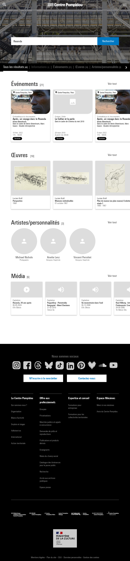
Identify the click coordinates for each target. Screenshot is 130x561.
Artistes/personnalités (106, 67)
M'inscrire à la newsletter (43, 378)
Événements (62, 67)
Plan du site (52, 557)
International (16, 437)
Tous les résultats (15, 67)
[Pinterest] (81, 366)
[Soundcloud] (102, 366)
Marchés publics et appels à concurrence (50, 423)
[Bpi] (20, 516)
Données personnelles (73, 557)
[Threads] (38, 366)
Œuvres (81, 67)
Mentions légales (38, 557)
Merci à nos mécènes (105, 405)
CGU (60, 557)
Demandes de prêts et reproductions (48, 432)
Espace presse (45, 487)
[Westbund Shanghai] (99, 516)
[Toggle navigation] (124, 5)
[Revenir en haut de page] (122, 553)
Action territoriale (18, 443)
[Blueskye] (48, 366)
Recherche (44, 471)
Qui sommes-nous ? (19, 405)
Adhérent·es (16, 430)
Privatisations (45, 415)
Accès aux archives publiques (47, 479)
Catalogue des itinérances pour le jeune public (50, 464)
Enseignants (44, 449)
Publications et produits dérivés (49, 442)
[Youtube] (113, 366)
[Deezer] (92, 366)
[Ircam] (37, 516)
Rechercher (108, 41)
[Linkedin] (70, 366)
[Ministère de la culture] (65, 538)
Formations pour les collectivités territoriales (78, 415)
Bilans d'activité (17, 418)
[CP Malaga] (65, 516)
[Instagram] (16, 366)
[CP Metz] (52, 516)
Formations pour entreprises (74, 406)
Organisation (16, 411)
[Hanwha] (113, 516)
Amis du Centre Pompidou (107, 411)
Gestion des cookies (91, 557)
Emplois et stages (18, 424)
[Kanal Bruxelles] (82, 516)
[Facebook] (27, 366)
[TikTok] (59, 366)
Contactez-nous (86, 378)
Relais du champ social (49, 456)
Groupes (43, 409)
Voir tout (112, 83)
